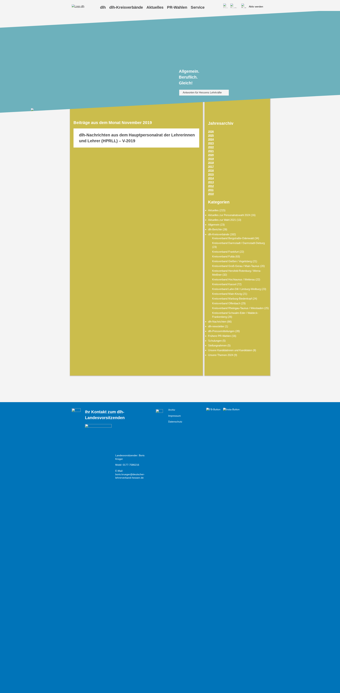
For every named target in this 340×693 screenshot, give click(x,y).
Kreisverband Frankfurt (225, 251)
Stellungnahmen (217, 345)
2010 (211, 193)
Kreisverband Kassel (224, 284)
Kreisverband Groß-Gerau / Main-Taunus (235, 266)
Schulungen (215, 340)
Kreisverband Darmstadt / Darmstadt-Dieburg (238, 243)
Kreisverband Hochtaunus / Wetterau (233, 279)
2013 (211, 182)
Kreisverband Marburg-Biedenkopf (232, 298)
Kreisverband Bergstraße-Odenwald (233, 238)
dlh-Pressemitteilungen (221, 331)
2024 (211, 139)
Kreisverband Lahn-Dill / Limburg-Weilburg (236, 289)
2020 (211, 154)
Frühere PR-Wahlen (219, 335)
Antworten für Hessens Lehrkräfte (202, 92)
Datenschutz (175, 421)
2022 (211, 147)
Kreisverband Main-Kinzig (227, 293)
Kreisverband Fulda (223, 256)
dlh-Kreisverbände (218, 234)
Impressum (174, 416)
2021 (211, 151)
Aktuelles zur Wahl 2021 (222, 219)
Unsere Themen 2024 (220, 354)
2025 (211, 135)
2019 (211, 158)
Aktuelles (213, 210)
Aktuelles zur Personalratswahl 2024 (229, 215)
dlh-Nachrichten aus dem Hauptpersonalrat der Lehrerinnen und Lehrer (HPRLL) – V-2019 (137, 138)
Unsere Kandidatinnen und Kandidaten (230, 350)
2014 (211, 178)
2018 (211, 162)
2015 (211, 174)
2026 (211, 131)
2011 (211, 189)
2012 (211, 186)
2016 (211, 170)
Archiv (171, 410)
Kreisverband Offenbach (226, 303)
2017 (211, 166)
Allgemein (213, 224)
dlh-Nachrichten (217, 321)
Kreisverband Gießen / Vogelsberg (232, 261)
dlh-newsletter (216, 326)
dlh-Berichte (215, 229)
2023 (211, 143)
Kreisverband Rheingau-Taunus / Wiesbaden (238, 308)
